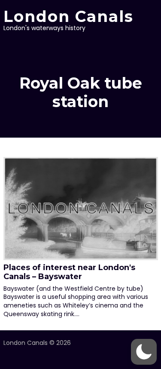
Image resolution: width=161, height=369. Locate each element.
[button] (144, 352)
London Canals (68, 16)
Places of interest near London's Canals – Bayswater (69, 272)
